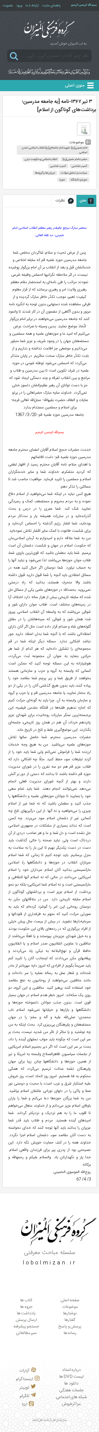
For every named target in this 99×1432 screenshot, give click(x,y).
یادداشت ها (26, 1313)
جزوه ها (26, 1307)
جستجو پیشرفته (26, 1326)
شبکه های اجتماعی (71, 1397)
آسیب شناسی (79, 166)
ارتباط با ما (32, 5)
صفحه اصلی (70, 1300)
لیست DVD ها (71, 1376)
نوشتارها (70, 1313)
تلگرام (24, 1396)
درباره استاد (71, 1369)
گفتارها (69, 1320)
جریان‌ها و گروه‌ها (45, 173)
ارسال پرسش (26, 1320)
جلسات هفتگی (71, 1390)
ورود (19, 5)
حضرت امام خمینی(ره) (75, 159)
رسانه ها (70, 1333)
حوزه (62, 179)
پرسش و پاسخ (69, 1326)
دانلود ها (71, 1383)
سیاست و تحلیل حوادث (74, 173)
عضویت (7, 5)
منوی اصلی (74, 85)
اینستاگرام (24, 1379)
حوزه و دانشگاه (79, 179)
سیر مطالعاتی (26, 1333)
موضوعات (70, 1307)
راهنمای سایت (51, 5)
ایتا (24, 1404)
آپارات (24, 1370)
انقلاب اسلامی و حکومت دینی (40, 159)
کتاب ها (26, 1300)
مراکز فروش (71, 1404)
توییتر (24, 1387)
